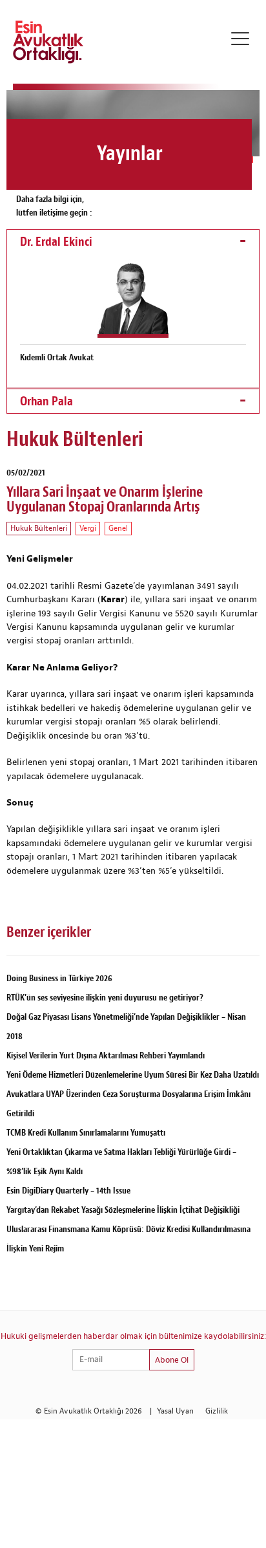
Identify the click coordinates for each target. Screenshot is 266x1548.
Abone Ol (172, 1360)
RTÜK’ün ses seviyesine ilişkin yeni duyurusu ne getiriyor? (104, 997)
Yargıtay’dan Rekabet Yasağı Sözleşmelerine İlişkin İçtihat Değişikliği (123, 1209)
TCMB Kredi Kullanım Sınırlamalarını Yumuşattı (85, 1132)
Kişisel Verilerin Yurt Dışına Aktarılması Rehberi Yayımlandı (105, 1055)
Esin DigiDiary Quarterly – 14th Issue (68, 1190)
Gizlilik (216, 1411)
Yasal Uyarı (175, 1411)
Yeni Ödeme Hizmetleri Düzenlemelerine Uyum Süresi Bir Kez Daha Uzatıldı (132, 1074)
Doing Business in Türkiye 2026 (59, 978)
